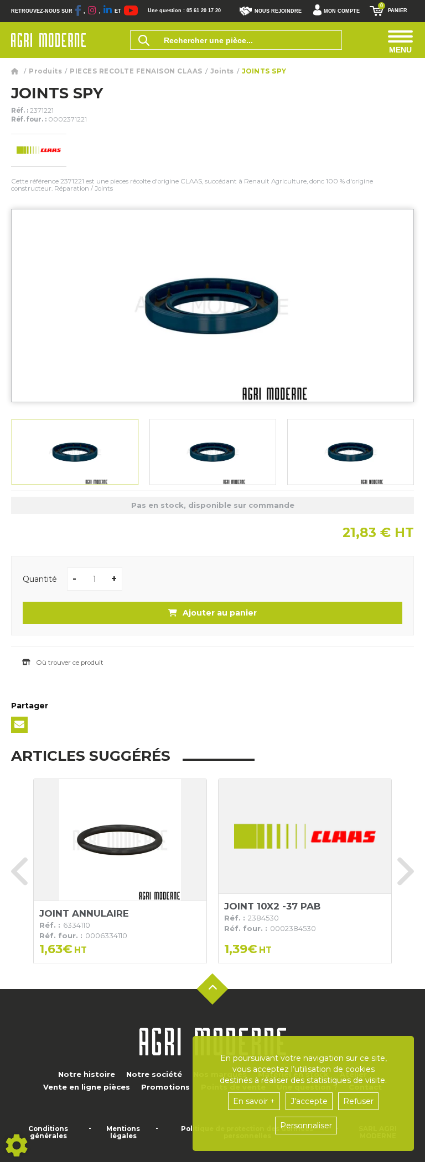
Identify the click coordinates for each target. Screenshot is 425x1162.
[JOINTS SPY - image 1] (75, 452)
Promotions (165, 1086)
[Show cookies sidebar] (17, 1145)
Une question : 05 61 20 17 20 (184, 10)
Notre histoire (86, 1074)
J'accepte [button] (309, 1101)
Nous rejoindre (278, 11)
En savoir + (254, 1101)
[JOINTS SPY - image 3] (350, 452)
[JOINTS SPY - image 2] (212, 452)
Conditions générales (48, 1133)
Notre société (154, 1074)
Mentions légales (123, 1133)
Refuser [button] (358, 1101)
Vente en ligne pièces (86, 1086)
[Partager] (19, 725)
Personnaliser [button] (306, 1126)
